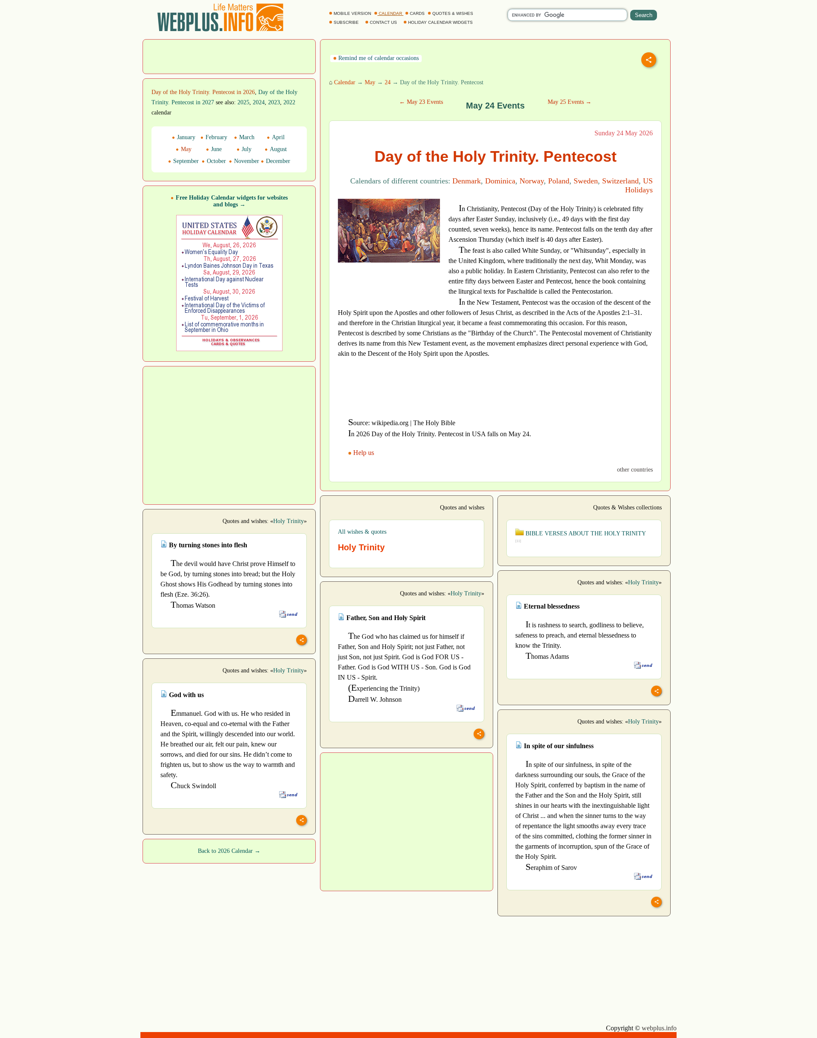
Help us (363, 452)
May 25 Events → (569, 102)
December (277, 161)
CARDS (417, 13)
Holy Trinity (288, 521)
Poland (558, 181)
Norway (532, 181)
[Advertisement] (229, 55)
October (215, 161)
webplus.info (659, 1028)
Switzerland (620, 181)
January (185, 137)
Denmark (466, 181)
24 (388, 82)
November (245, 161)
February (215, 137)
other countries (635, 469)
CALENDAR (390, 13)
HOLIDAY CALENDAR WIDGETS (440, 22)
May (370, 82)
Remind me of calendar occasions (378, 58)
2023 (274, 102)
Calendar (344, 82)
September (185, 161)
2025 (243, 102)
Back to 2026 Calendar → (229, 851)
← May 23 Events (421, 102)
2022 (289, 102)
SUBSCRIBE (346, 22)
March (245, 137)
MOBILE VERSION (352, 13)
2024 (259, 102)
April (277, 137)
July (245, 149)
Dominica (500, 181)
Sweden (586, 181)
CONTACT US (383, 22)
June (215, 149)
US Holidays (639, 185)
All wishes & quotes (362, 532)
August (277, 149)
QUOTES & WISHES (452, 13)
